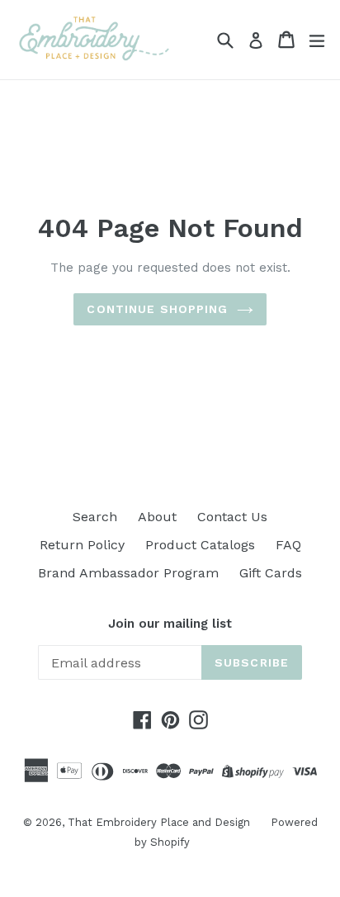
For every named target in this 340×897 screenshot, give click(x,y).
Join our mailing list (170, 623)
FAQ (288, 545)
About (157, 516)
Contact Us (232, 516)
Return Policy (82, 545)
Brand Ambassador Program (128, 573)
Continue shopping (157, 309)
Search (95, 516)
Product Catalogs (200, 545)
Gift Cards (270, 573)
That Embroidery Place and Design (159, 822)
